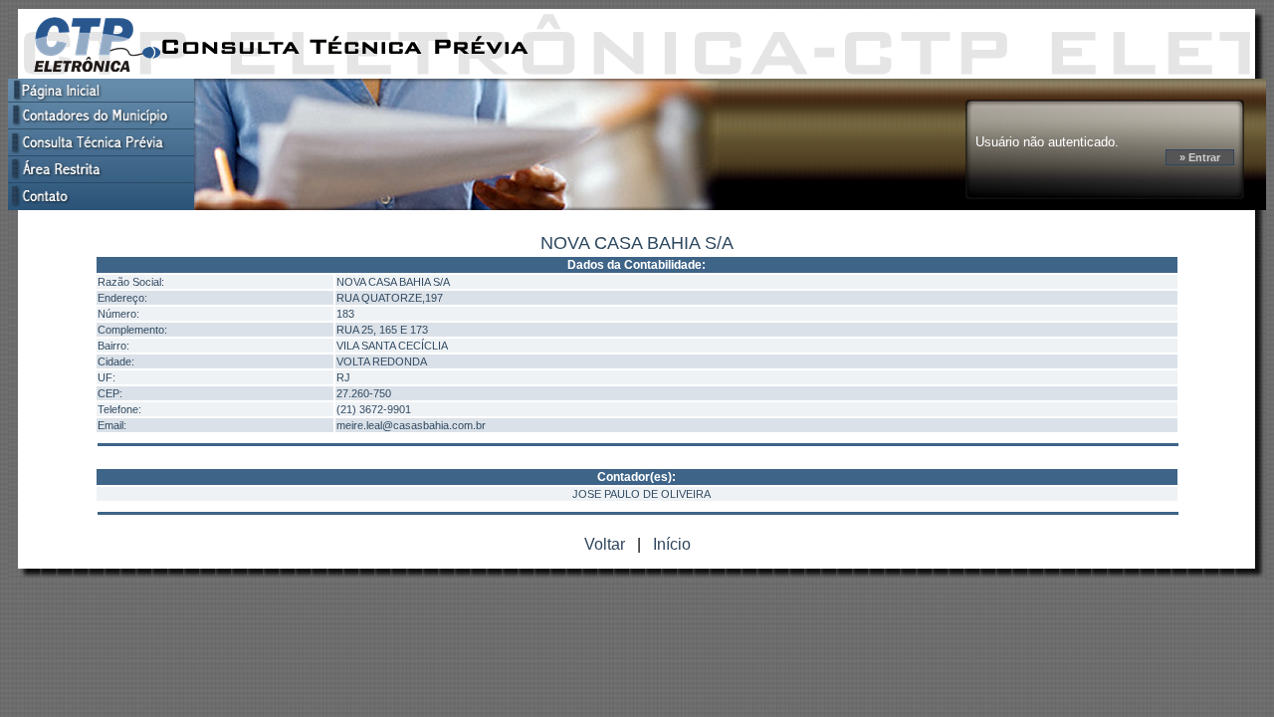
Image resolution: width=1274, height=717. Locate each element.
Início (672, 544)
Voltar (604, 544)
